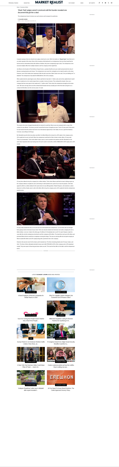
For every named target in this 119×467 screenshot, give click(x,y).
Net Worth (92, 3)
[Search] (99, 2)
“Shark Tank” (62, 59)
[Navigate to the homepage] (49, 2)
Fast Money (72, 3)
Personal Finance (13, 3)
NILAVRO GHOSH (23, 19)
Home (18, 7)
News (82, 3)
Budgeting (27, 3)
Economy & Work (24, 7)
